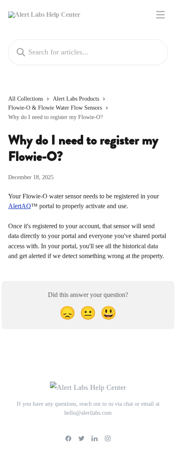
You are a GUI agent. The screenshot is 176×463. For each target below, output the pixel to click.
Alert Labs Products (76, 99)
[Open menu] (160, 15)
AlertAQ (19, 205)
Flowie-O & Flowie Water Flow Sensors (55, 108)
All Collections (25, 99)
